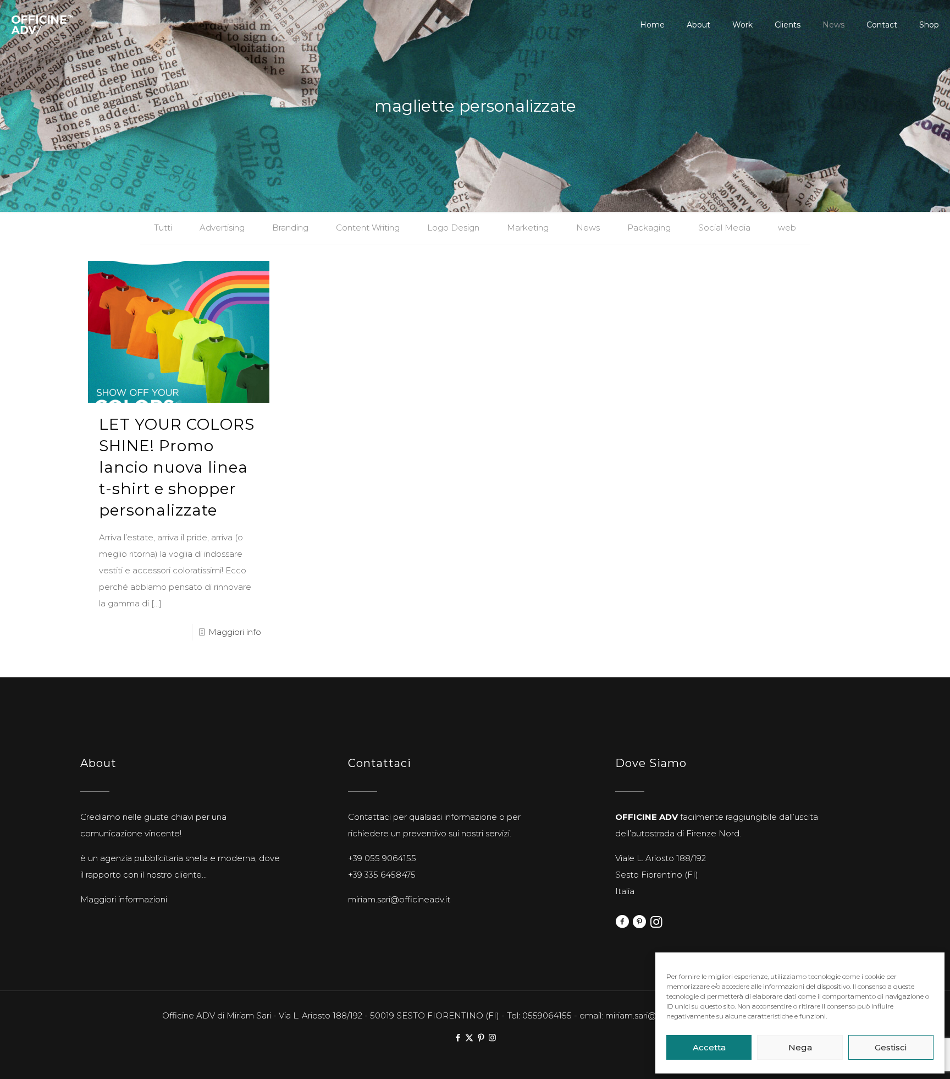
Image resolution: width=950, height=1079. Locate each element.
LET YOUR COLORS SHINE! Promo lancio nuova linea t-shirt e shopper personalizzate (177, 467)
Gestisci (891, 1047)
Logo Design (453, 227)
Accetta (709, 1047)
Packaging (649, 227)
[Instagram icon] (492, 1037)
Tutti (163, 227)
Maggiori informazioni (123, 899)
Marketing (528, 227)
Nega (800, 1047)
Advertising (222, 227)
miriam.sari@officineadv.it (399, 899)
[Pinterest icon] (481, 1037)
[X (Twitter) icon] (469, 1037)
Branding (290, 227)
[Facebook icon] (458, 1037)
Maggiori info (234, 632)
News (588, 227)
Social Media (724, 227)
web (787, 227)
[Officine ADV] (42, 25)
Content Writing (368, 227)
